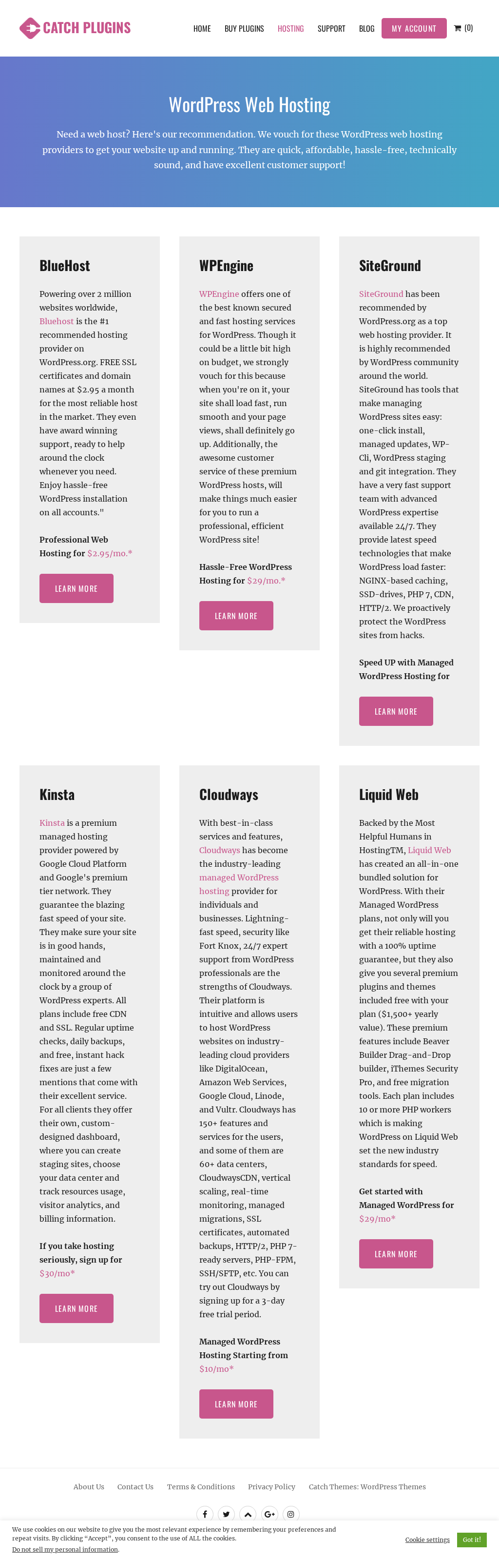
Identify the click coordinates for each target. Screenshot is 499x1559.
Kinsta (57, 794)
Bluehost (56, 321)
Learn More (76, 588)
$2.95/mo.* (110, 553)
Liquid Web (389, 794)
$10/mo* (216, 1369)
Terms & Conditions (201, 1486)
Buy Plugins (244, 28)
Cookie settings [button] (427, 1539)
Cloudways (228, 794)
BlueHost (64, 265)
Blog (367, 28)
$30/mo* (57, 1273)
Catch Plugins (87, 27)
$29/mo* (377, 1219)
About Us (89, 1486)
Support (331, 28)
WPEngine (226, 265)
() (467, 27)
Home (202, 28)
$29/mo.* (266, 580)
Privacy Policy (271, 1486)
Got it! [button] (472, 1539)
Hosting (291, 28)
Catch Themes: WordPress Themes (367, 1486)
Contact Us (135, 1486)
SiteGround (390, 265)
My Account (414, 28)
